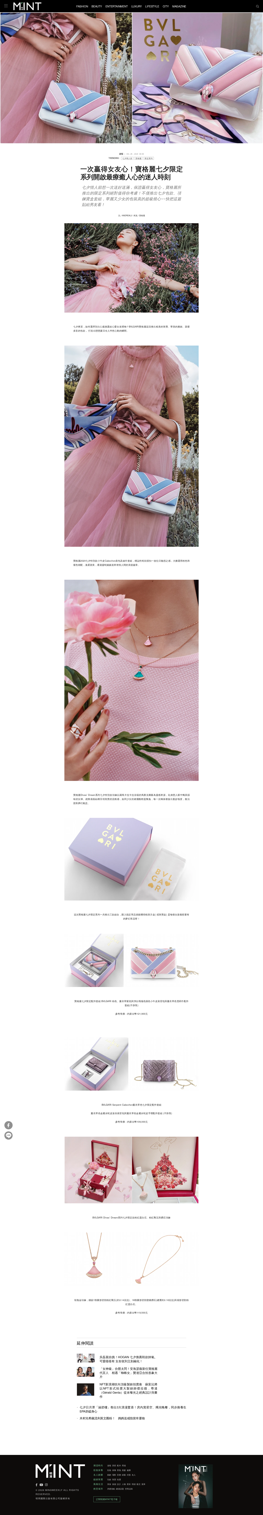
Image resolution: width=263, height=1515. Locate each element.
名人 (134, 1475)
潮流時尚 (98, 1465)
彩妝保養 (98, 1470)
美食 (109, 1484)
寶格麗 (138, 158)
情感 (134, 1484)
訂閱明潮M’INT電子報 (107, 1499)
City (166, 6)
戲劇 (109, 1475)
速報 (109, 1465)
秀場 (124, 1465)
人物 (124, 1484)
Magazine (179, 6)
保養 (114, 1470)
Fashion (82, 6)
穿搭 (114, 1465)
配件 (119, 1465)
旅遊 (114, 1484)
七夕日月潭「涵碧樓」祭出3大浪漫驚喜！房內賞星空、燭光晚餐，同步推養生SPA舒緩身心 (133, 1409)
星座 (129, 1484)
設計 (119, 1484)
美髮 (124, 1470)
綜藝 (124, 1475)
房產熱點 (111, 1489)
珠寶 (114, 1479)
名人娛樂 (98, 1475)
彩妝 (109, 1470)
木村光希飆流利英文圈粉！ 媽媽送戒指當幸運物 (112, 1418)
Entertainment (116, 6)
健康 (129, 1470)
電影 (114, 1475)
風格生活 (98, 1484)
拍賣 (119, 1479)
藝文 (139, 1484)
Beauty (97, 6)
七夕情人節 (127, 158)
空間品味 (129, 1489)
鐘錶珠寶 (98, 1479)
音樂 (119, 1475)
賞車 (143, 1484)
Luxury (136, 6)
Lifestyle (152, 6)
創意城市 (98, 1489)
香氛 (119, 1470)
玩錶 (109, 1479)
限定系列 (149, 158)
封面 (129, 1475)
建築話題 (120, 1489)
